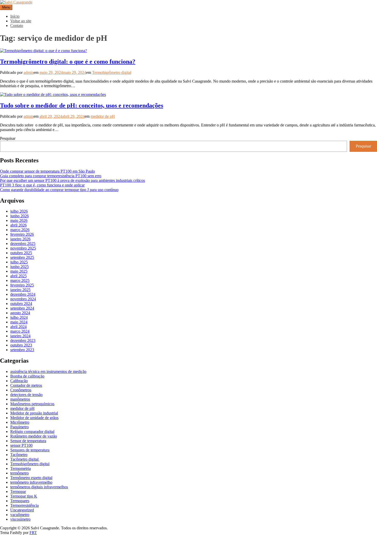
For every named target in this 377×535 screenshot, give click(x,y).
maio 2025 (18, 271)
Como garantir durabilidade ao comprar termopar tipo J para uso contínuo (59, 189)
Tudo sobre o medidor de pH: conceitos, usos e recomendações (81, 105)
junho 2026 (19, 216)
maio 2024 (18, 322)
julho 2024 (19, 317)
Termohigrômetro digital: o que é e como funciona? (67, 61)
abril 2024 (18, 326)
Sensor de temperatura (28, 441)
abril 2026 (18, 225)
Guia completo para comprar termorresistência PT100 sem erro (50, 176)
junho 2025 (19, 266)
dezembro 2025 (22, 243)
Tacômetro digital (24, 459)
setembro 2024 (22, 308)
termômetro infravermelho (31, 482)
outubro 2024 (21, 303)
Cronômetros (20, 390)
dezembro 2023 (22, 340)
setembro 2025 (22, 257)
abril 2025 (18, 276)
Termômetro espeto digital (31, 477)
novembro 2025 (23, 248)
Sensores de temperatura (29, 450)
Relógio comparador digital (32, 431)
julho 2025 (19, 262)
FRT (33, 532)
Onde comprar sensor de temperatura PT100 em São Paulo (47, 171)
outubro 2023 (21, 345)
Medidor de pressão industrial (34, 413)
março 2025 (19, 280)
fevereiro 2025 (22, 285)
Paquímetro (19, 427)
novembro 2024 (23, 299)
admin (29, 72)
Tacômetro (18, 454)
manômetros (20, 399)
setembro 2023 (22, 350)
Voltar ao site (20, 21)
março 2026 (19, 229)
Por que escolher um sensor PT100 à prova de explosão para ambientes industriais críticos (72, 180)
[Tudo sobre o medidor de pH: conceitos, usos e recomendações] (53, 94)
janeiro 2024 (20, 336)
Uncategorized (22, 510)
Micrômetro (19, 422)
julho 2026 (19, 211)
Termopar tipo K (23, 496)
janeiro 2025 (20, 290)
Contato (16, 25)
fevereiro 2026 (22, 234)
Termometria (20, 468)
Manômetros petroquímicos (32, 404)
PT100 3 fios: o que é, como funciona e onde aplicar (42, 185)
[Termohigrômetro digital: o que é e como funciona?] (43, 50)
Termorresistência (24, 505)
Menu (6, 7)
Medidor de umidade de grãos (34, 417)
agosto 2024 (20, 313)
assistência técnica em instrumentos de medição (48, 371)
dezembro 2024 (22, 294)
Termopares (19, 501)
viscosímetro (20, 519)
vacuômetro (19, 514)
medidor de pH (103, 116)
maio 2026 (18, 220)
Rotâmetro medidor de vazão (33, 436)
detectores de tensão (26, 394)
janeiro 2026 (20, 239)
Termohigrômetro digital (111, 72)
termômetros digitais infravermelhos (39, 487)
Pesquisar (7, 138)
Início (14, 16)
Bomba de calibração (27, 376)
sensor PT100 (21, 445)
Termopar (18, 491)
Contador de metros (26, 385)
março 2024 (19, 331)
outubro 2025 (21, 253)
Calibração (19, 381)
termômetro (19, 473)
